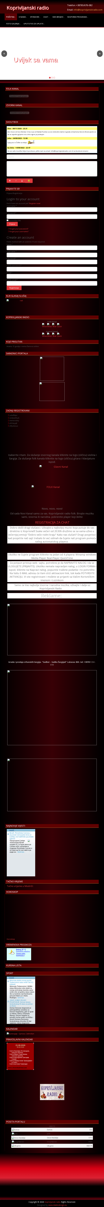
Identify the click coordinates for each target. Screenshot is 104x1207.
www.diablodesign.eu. (57, 1205)
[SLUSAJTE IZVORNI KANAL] (60, 475)
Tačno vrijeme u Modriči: (20, 886)
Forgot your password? (18, 229)
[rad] (20, 306)
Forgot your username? (19, 231)
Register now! (34, 203)
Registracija (14, 288)
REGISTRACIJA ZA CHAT (52, 522)
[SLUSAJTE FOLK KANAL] (52, 495)
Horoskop (11, 939)
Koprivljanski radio (27, 7)
